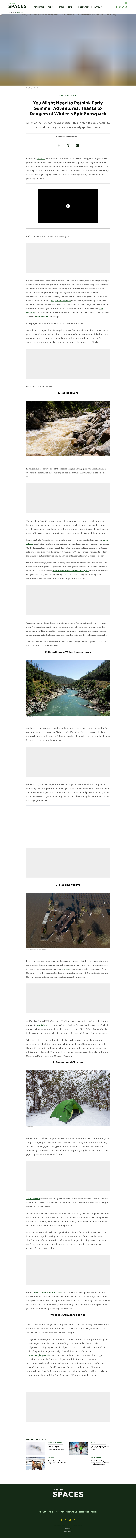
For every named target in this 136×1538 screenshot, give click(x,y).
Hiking (20, 12)
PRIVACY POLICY (68, 1531)
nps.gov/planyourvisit (40, 1355)
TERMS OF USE (68, 1528)
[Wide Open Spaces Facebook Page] (116, 7)
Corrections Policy (88, 1512)
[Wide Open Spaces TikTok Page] (123, 7)
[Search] (126, 3)
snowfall (41, 159)
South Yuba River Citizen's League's (71, 571)
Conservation (82, 7)
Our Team (97, 7)
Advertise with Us (69, 1512)
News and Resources (57, 1443)
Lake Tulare (41, 1025)
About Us (43, 1512)
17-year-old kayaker (61, 301)
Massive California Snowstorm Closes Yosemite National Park (56, 1448)
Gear (70, 7)
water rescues (42, 317)
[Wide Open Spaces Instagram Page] (119, 7)
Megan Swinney (63, 137)
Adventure (39, 7)
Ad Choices (54, 1512)
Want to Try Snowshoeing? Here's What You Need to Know (100, 1448)
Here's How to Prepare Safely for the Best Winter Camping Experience (100, 1462)
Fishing (51, 7)
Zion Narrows (33, 1199)
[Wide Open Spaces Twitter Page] (126, 7)
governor (67, 969)
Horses (51, 1457)
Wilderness (96, 1457)
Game (61, 7)
